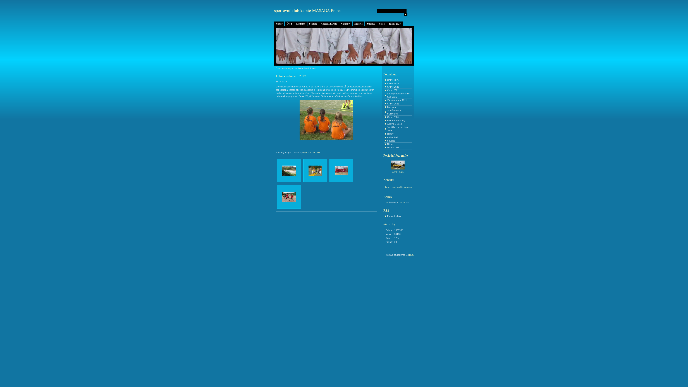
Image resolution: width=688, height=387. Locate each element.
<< (387, 202)
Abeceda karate (329, 23)
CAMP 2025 (393, 80)
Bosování (391, 107)
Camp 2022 (393, 90)
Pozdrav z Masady (396, 120)
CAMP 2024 (393, 83)
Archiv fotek (392, 137)
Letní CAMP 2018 (311, 152)
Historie (358, 23)
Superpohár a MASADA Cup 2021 (398, 95)
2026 (402, 202)
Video (382, 23)
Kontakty (300, 23)
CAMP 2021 (393, 103)
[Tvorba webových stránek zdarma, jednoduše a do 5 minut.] (407, 255)
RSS (411, 255)
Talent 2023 (395, 23)
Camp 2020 (393, 117)
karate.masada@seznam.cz (398, 187)
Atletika (371, 23)
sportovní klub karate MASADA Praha (307, 10)
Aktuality (345, 23)
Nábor (279, 23)
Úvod (289, 23)
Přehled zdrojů (394, 216)
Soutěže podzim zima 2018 (397, 129)
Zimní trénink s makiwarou (394, 112)
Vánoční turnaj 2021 (397, 100)
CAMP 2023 (393, 87)
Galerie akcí (393, 147)
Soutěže (313, 23)
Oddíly (390, 134)
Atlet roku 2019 (394, 124)
